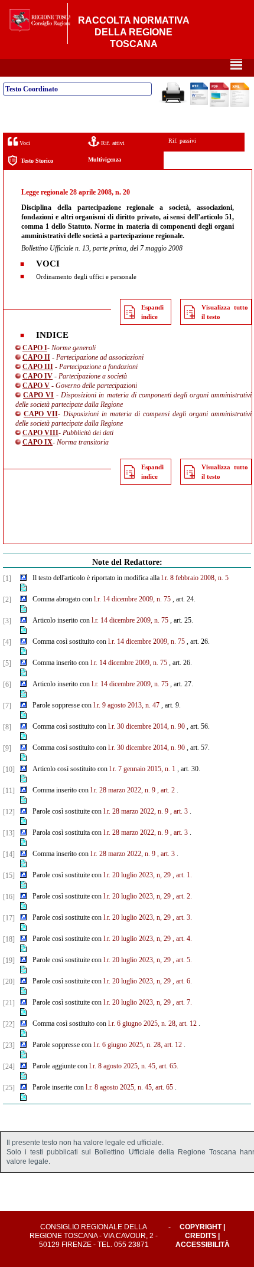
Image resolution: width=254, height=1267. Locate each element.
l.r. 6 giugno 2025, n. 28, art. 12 (152, 1023)
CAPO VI (38, 395)
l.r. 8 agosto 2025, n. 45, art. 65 (129, 1087)
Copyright (201, 1227)
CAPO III (37, 367)
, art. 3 (179, 811)
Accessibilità (202, 1244)
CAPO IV (37, 376)
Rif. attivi (112, 143)
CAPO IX (37, 442)
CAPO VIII (40, 433)
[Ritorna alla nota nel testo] (23, 578)
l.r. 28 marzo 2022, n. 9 (122, 790)
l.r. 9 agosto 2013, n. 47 (126, 705)
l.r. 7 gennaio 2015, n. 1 (142, 769)
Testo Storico (37, 160)
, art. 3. (182, 917)
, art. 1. (182, 875)
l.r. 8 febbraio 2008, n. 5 (195, 578)
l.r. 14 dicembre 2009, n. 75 (132, 599)
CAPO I (34, 348)
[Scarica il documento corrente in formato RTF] (199, 102)
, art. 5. (182, 960)
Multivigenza (104, 159)
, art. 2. (182, 896)
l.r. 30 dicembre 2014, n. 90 (146, 726)
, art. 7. (182, 1002)
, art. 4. (182, 938)
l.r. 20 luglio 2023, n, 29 (137, 875)
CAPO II (36, 357)
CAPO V (36, 385)
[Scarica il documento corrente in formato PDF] (219, 104)
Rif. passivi (182, 140)
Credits (200, 1236)
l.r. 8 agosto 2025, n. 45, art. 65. (133, 1066)
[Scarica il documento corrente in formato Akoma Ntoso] (239, 104)
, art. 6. (182, 981)
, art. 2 (166, 790)
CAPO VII (41, 414)
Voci (24, 143)
